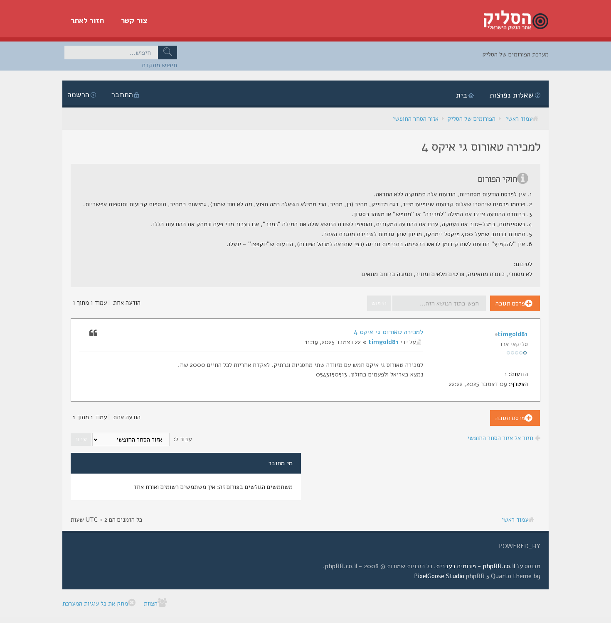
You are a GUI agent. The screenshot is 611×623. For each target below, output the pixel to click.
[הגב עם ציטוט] (93, 332)
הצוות (151, 603)
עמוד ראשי (519, 119)
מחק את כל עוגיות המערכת (95, 603)
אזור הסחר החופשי (416, 119)
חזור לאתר (87, 20)
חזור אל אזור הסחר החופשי (501, 438)
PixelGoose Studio (439, 576)
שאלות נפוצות (512, 95)
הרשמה (78, 94)
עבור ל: (182, 439)
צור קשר (134, 20)
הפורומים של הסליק (471, 119)
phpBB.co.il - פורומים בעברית (475, 566)
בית (462, 95)
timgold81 (383, 342)
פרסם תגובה (510, 303)
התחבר (122, 94)
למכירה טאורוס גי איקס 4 (388, 332)
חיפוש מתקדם (159, 65)
